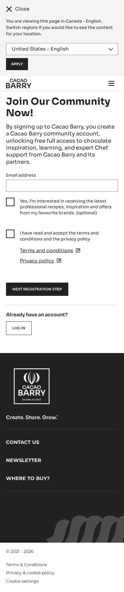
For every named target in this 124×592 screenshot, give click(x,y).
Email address (21, 175)
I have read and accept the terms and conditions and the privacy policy (59, 236)
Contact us (22, 442)
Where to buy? (28, 478)
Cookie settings (22, 581)
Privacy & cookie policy (30, 572)
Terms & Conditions (26, 564)
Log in (18, 328)
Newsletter (23, 460)
